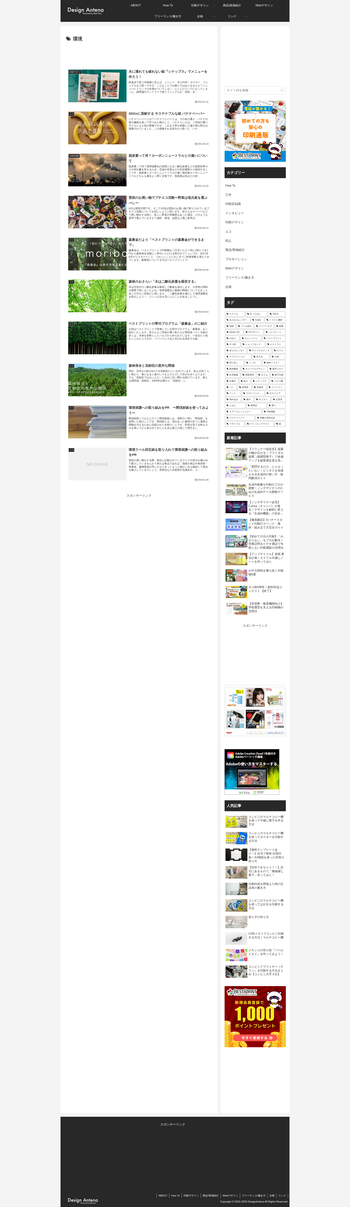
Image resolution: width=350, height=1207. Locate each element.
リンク (282, 1195)
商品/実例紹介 (211, 1195)
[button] (282, 90)
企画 (272, 1195)
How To (175, 1195)
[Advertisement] (139, 53)
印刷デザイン (191, 1195)
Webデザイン (230, 1195)
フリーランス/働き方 (254, 1195)
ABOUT (163, 1195)
